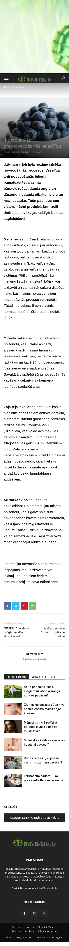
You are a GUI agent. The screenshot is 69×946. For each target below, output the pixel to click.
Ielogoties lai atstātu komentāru (34, 817)
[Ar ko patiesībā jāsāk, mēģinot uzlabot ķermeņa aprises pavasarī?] (13, 691)
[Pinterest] (24, 606)
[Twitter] (16, 606)
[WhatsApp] (32, 606)
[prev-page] (6, 794)
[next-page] (12, 794)
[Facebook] (7, 606)
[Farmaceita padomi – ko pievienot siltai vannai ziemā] (13, 780)
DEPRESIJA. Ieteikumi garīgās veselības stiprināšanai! (16, 632)
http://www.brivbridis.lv (34, 659)
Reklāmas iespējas (47, 931)
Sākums (6, 87)
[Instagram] (34, 913)
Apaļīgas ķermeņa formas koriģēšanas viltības (53, 632)
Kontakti (30, 927)
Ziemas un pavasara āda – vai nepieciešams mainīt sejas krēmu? (44, 709)
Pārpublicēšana (46, 927)
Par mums (17, 927)
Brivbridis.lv (24, 151)
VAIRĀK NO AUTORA (43, 677)
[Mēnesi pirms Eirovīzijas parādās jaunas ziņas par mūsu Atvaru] (13, 726)
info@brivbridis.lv (47, 888)
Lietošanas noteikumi (23, 931)
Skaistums (18, 87)
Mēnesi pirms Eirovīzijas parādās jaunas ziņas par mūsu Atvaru (41, 727)
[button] (6, 78)
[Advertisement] (34, 36)
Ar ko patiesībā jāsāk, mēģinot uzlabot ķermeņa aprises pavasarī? (42, 691)
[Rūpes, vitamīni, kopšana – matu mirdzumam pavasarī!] (13, 762)
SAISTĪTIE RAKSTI (16, 677)
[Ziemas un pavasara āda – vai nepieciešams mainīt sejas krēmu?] (13, 709)
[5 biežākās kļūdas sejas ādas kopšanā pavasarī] (13, 744)
